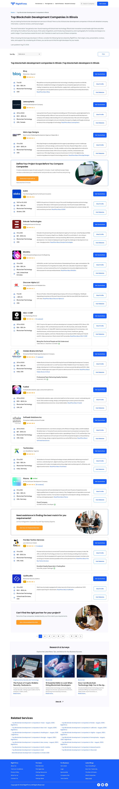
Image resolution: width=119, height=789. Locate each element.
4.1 (24, 197)
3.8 (24, 138)
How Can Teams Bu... (91, 769)
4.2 (24, 423)
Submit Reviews (59, 3)
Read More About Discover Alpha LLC (53, 298)
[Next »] (80, 636)
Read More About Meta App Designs (79, 155)
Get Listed (102, 4)
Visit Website (100, 92)
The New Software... (91, 772)
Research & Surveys (70, 3)
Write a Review (40, 775)
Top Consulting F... (90, 766)
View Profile (100, 84)
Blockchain (49, 680)
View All (58, 702)
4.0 (25, 581)
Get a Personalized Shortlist (29, 622)
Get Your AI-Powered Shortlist (29, 528)
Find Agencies (40, 769)
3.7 (24, 319)
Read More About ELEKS (58, 209)
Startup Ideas (40, 778)
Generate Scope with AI (27, 178)
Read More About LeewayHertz (70, 122)
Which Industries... (90, 775)
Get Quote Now (100, 74)
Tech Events (64, 778)
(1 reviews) (39, 546)
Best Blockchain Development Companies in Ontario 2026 (30, 753)
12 (76, 636)
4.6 (25, 392)
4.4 (25, 357)
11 (71, 636)
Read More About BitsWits (68, 270)
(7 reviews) (39, 357)
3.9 (24, 77)
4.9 (25, 484)
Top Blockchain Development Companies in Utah (28, 750)
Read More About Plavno (61, 497)
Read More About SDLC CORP (78, 336)
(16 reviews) (40, 485)
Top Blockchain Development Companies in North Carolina (31, 747)
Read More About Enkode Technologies (61, 242)
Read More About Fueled (75, 403)
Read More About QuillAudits (65, 589)
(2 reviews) (39, 319)
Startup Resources (41, 772)
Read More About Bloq (43, 92)
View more (88, 778)
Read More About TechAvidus (58, 466)
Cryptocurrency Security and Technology (26, 680)
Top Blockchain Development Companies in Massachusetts (80, 747)
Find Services (40, 766)
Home (13, 12)
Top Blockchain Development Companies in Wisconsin (79, 750)
